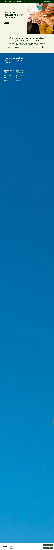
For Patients (10, 1)
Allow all (48, 545)
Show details (11, 548)
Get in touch (46, 1)
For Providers (15, 1)
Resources (24, 1)
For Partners (18, 1)
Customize (47, 547)
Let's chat (6, 23)
